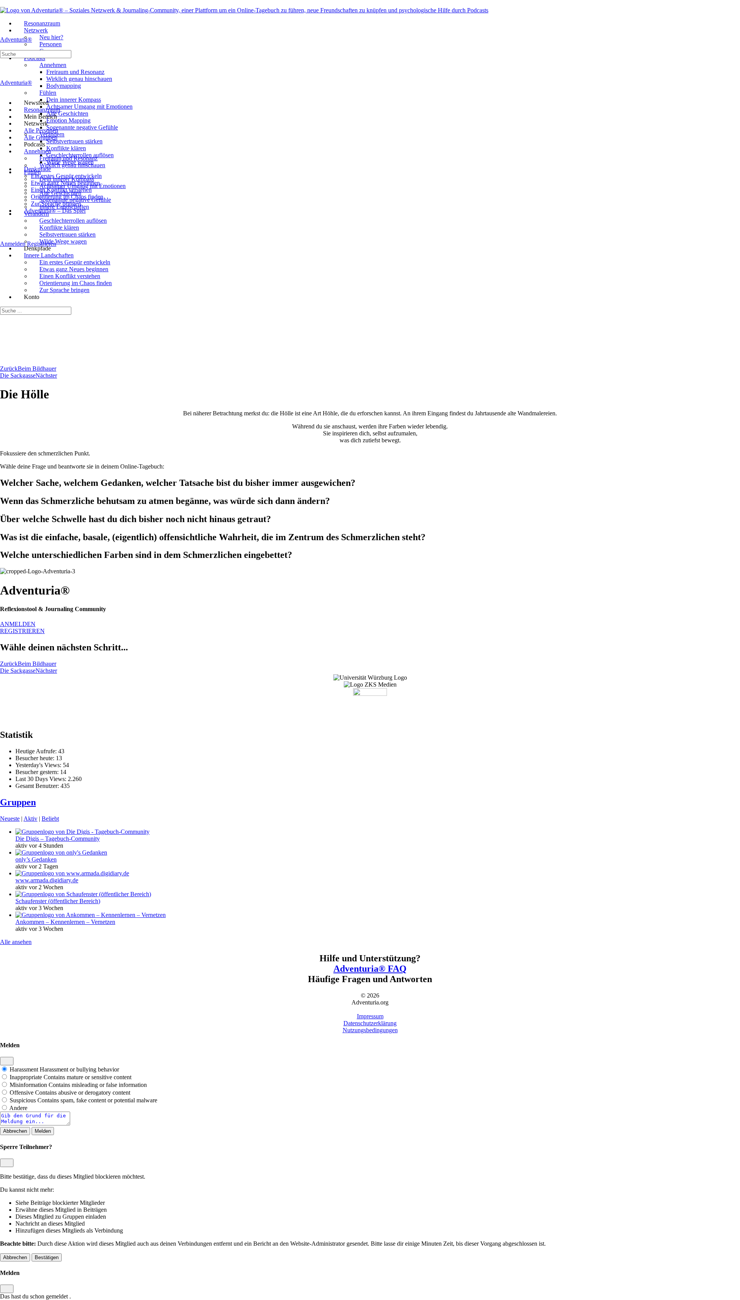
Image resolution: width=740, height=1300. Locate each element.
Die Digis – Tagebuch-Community (57, 838)
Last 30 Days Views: (41, 779)
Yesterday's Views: (39, 765)
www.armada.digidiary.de (46, 880)
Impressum (370, 1016)
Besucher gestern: (37, 772)
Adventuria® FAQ (370, 969)
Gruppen (18, 802)
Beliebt (50, 818)
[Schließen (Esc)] (6, 1061)
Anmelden (12, 243)
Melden (43, 1131)
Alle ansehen (16, 942)
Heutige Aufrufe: (36, 751)
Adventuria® (16, 39)
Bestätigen (47, 1257)
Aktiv (30, 818)
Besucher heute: (35, 758)
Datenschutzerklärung (370, 1023)
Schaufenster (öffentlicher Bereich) (57, 901)
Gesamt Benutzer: (38, 786)
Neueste (10, 818)
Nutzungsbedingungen (370, 1030)
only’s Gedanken (36, 859)
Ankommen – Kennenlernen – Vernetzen (65, 922)
